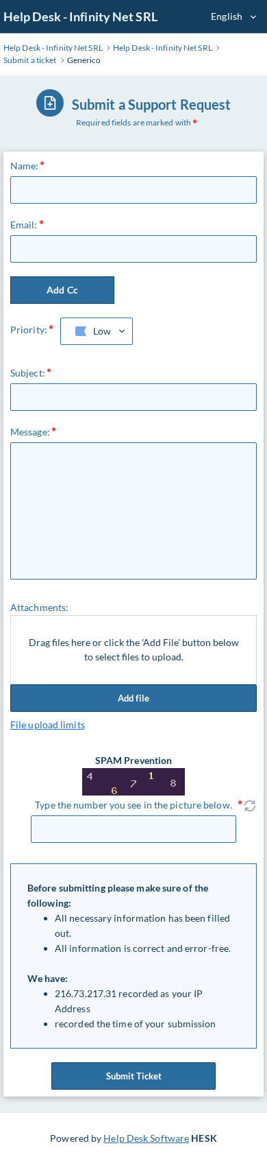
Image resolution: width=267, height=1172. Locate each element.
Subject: (27, 373)
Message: (30, 432)
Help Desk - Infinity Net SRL (80, 16)
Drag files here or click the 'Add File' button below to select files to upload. (134, 649)
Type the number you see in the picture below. (133, 805)
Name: (24, 165)
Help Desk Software (146, 1138)
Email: (24, 224)
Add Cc (62, 290)
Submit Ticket (134, 1076)
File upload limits (47, 724)
